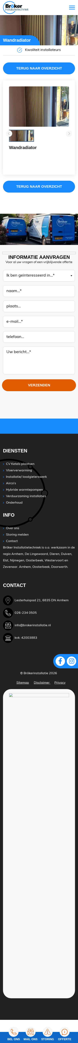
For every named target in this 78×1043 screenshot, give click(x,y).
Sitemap (22, 682)
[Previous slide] (9, 133)
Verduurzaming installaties (26, 496)
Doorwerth (59, 567)
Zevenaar (10, 567)
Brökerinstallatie (36, 673)
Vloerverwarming (19, 470)
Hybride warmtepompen (24, 489)
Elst (5, 560)
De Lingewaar (35, 554)
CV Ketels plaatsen (20, 464)
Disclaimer (42, 682)
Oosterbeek (34, 560)
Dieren (54, 554)
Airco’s (11, 483)
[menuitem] (21, 136)
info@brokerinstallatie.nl (33, 625)
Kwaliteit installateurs (43, 50)
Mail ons (30, 1039)
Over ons (12, 528)
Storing (47, 1039)
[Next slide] (69, 133)
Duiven (66, 554)
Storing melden (17, 534)
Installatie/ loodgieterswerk (26, 477)
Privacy (60, 682)
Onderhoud (14, 502)
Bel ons (13, 1039)
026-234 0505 (26, 613)
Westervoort (54, 560)
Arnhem (17, 554)
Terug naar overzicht (39, 68)
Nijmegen (17, 560)
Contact (12, 541)
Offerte (64, 1039)
